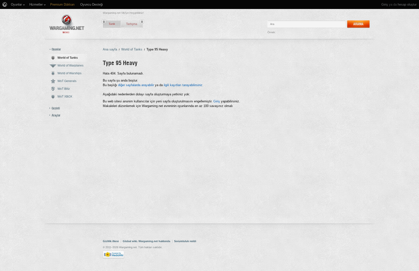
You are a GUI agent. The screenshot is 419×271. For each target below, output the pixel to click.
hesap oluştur (407, 4)
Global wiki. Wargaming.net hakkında (146, 241)
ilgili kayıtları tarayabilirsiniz (183, 85)
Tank (112, 24)
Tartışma (131, 24)
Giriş (384, 4)
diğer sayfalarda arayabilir (136, 85)
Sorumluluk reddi (185, 241)
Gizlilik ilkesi (111, 241)
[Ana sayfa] (66, 24)
